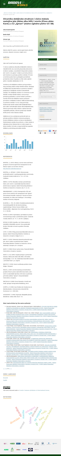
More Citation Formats (46, 96)
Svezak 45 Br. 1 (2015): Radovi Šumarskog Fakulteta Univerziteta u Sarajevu (30, 13)
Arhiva (6, 13)
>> (11, 368)
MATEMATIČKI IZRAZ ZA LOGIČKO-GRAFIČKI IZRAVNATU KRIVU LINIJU (32, 362)
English (5, 380)
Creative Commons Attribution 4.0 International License (34, 390)
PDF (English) (44, 59)
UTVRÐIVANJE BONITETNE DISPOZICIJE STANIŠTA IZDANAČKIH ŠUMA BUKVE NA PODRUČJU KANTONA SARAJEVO (29, 339)
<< (3, 368)
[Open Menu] (4, 4)
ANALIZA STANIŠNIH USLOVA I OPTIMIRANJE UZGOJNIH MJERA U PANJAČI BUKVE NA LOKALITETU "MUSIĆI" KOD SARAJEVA (31, 346)
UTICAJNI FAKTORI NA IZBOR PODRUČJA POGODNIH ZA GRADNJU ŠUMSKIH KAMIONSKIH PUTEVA (31, 307)
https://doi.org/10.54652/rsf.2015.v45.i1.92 (17, 46)
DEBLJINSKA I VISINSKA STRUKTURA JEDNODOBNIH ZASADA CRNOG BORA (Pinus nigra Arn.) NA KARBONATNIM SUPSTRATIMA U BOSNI (31, 333)
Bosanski (5, 378)
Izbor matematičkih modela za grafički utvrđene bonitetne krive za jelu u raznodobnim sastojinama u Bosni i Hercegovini (31, 313)
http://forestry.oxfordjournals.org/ (12, 168)
